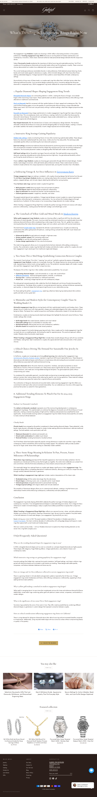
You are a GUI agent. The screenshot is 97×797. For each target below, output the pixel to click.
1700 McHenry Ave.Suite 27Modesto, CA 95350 (56, 764)
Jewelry (5, 762)
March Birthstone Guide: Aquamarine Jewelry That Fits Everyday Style (48, 693)
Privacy (28, 778)
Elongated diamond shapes (22, 96)
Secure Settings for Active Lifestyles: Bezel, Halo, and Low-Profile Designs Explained (79, 693)
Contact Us (78, 1)
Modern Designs (70, 213)
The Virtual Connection (15, 791)
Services (85, 1)
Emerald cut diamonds (21, 113)
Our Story (71, 1)
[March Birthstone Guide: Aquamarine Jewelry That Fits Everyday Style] (48, 681)
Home (45, 26)
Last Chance (6, 773)
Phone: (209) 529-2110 (9, 4)
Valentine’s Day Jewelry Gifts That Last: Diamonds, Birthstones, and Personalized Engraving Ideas (17, 694)
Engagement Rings (65, 171)
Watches (5, 765)
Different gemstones (22, 276)
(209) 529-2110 (53, 770)
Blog (27, 770)
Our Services (29, 768)
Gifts (4, 775)
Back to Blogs (49, 643)
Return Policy (29, 773)
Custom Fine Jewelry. (20, 521)
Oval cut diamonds (20, 103)
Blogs (50, 26)
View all (48, 667)
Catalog (5, 768)
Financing (91, 1)
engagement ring (36, 291)
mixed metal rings (30, 228)
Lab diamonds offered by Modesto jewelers (27, 358)
